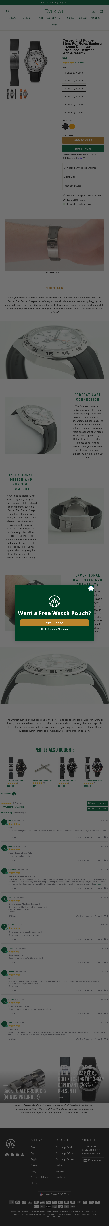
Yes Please (54, 622)
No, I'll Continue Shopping (54, 629)
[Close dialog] (91, 588)
